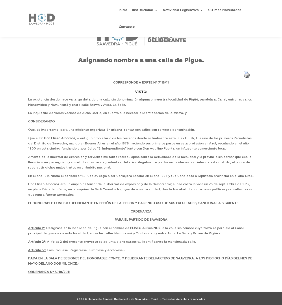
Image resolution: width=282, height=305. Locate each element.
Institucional (142, 10)
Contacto (127, 26)
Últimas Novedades (224, 10)
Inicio (123, 10)
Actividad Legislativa (181, 10)
